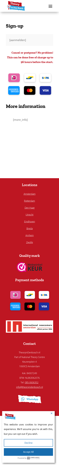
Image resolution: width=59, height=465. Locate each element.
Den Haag (30, 207)
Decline (28, 442)
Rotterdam (29, 200)
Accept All (28, 451)
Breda (29, 228)
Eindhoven (29, 221)
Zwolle (29, 242)
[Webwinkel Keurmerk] (29, 271)
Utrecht (29, 214)
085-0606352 (31, 382)
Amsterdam (30, 193)
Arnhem (29, 235)
